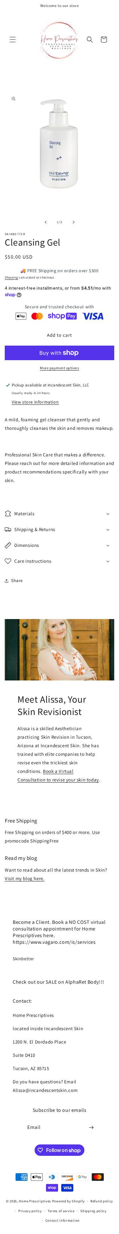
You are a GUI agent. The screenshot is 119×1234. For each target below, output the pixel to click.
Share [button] (17, 580)
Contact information (62, 1220)
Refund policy (101, 1201)
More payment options (59, 368)
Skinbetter (23, 959)
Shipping (11, 277)
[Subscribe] (91, 1127)
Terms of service (61, 1211)
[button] (13, 40)
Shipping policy (93, 1211)
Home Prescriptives (35, 1201)
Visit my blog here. (24, 878)
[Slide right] (74, 222)
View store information (35, 402)
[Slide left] (46, 222)
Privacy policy (30, 1211)
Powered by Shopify (68, 1201)
